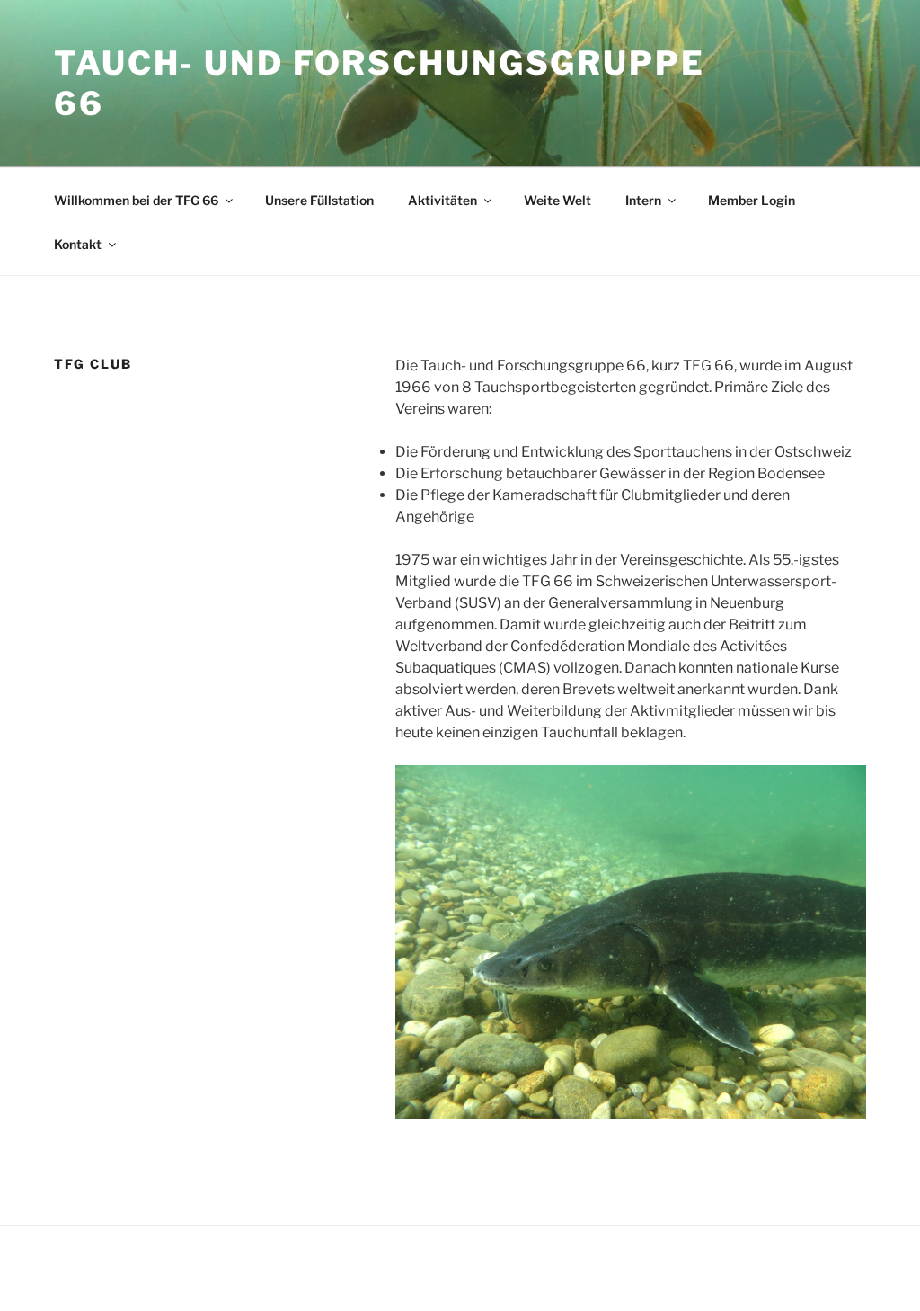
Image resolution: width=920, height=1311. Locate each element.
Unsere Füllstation (319, 200)
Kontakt (78, 244)
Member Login (751, 200)
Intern (643, 200)
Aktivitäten (442, 200)
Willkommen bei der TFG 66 (136, 200)
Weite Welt (557, 200)
